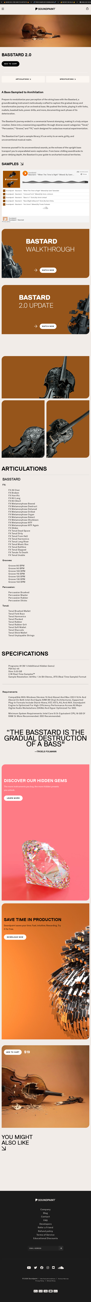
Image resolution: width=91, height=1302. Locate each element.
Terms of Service (45, 1235)
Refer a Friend (45, 1227)
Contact (45, 1216)
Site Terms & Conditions (47, 1278)
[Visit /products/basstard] (45, 1086)
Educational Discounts (45, 1238)
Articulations (22, 79)
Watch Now (48, 270)
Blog (45, 1213)
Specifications (67, 79)
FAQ (45, 1220)
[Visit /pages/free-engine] (45, 971)
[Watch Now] (45, 253)
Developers (45, 1224)
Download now (15, 937)
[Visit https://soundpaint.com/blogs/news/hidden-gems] (45, 832)
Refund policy (45, 1231)
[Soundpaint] (45, 9)
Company (45, 1209)
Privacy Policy (39, 1281)
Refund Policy (51, 1281)
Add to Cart (10, 64)
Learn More (13, 798)
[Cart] (86, 8)
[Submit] (61, 1248)
